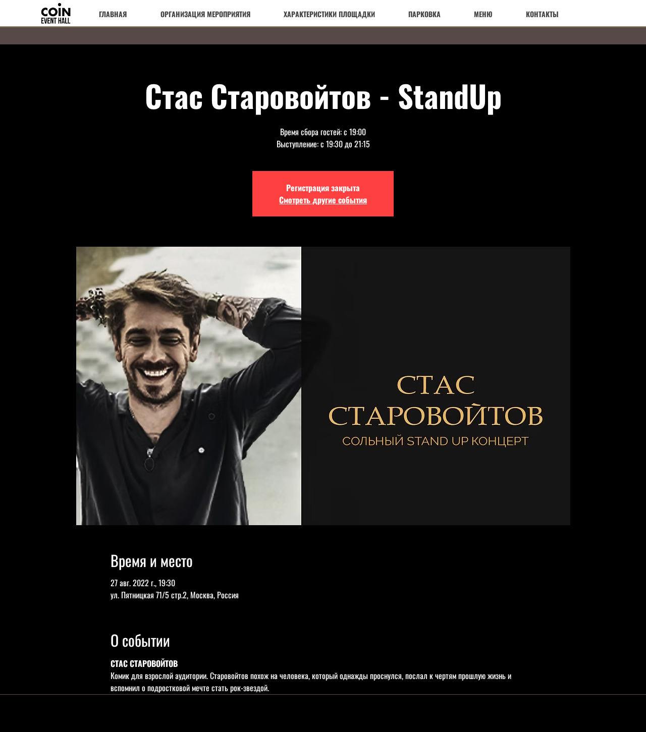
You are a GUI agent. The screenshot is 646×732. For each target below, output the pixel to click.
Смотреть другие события (323, 200)
